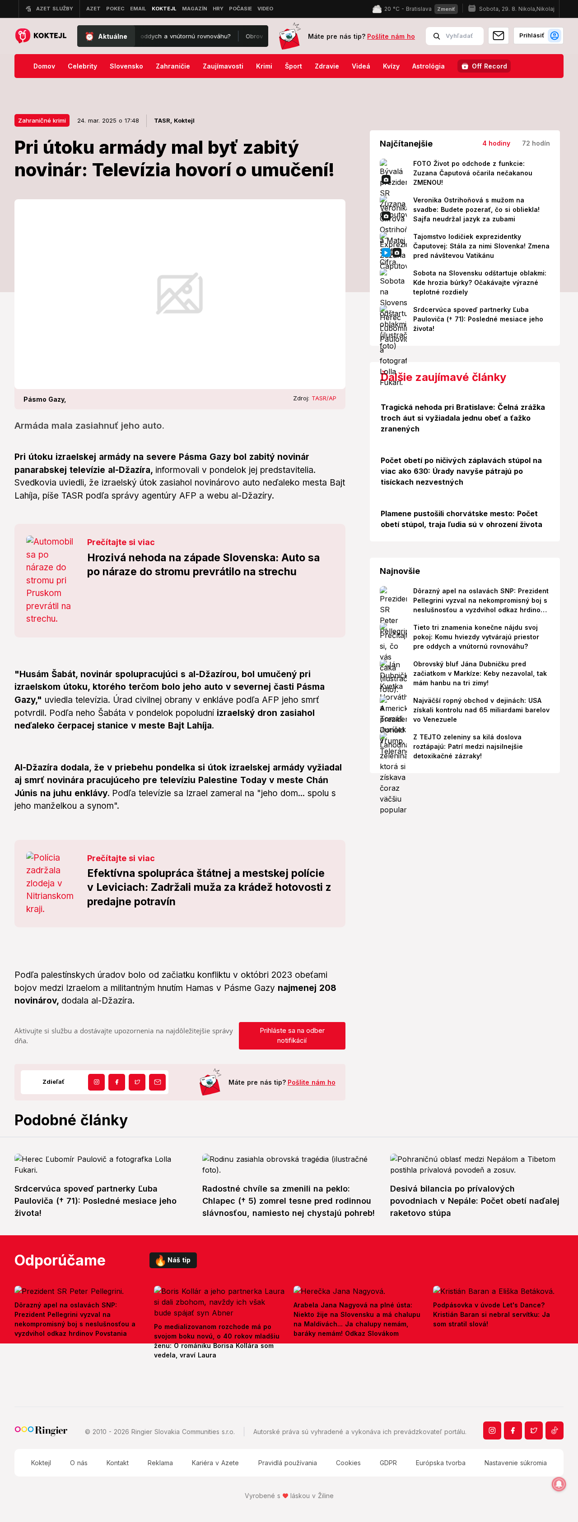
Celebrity (82, 66)
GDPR (388, 1463)
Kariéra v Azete (215, 1463)
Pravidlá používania (287, 1463)
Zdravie (327, 66)
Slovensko (126, 66)
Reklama (160, 1463)
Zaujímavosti (223, 66)
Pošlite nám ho (391, 36)
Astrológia (428, 66)
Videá (361, 66)
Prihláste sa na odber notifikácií (292, 1035)
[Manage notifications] (559, 1484)
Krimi (264, 66)
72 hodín (536, 143)
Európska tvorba (441, 1463)
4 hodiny (496, 143)
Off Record (489, 66)
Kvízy (391, 66)
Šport (293, 66)
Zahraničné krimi (42, 120)
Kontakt (118, 1463)
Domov (44, 66)
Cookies (348, 1463)
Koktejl (41, 1463)
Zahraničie (173, 66)
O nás (79, 1463)
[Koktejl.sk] (40, 36)
